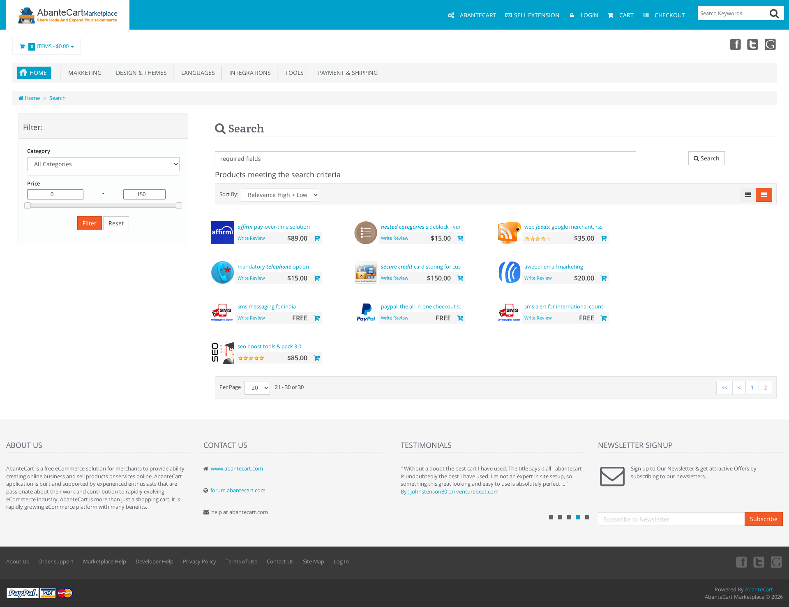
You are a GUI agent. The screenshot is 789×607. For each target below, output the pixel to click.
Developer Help (154, 561)
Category (38, 151)
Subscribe (763, 519)
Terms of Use (241, 561)
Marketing (83, 72)
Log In (341, 561)
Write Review (251, 238)
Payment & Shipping (346, 72)
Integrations (248, 72)
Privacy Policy (199, 561)
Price (33, 183)
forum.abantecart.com (237, 490)
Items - (50, 46)
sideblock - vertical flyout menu (441, 226)
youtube (771, 44)
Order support (56, 561)
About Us (17, 561)
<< (724, 387)
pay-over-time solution (274, 226)
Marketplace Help (104, 561)
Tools (293, 72)
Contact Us (280, 561)
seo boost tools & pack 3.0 (269, 346)
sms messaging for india (267, 306)
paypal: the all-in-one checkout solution (429, 306)
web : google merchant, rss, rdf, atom (576, 226)
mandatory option (273, 266)
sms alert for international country (566, 306)
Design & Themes (140, 72)
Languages (196, 72)
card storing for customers (429, 266)
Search (57, 98)
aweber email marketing (553, 266)
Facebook (735, 44)
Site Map (313, 561)
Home (38, 72)
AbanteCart (759, 589)
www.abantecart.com (237, 468)
